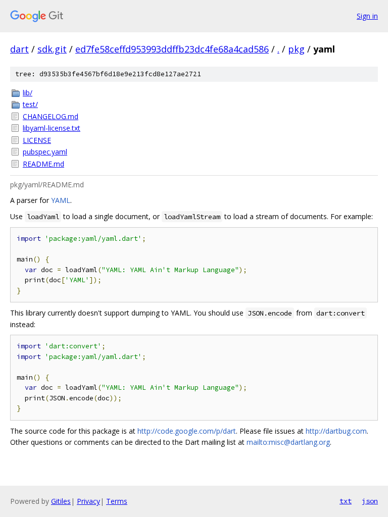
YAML (60, 200)
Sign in (367, 16)
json (370, 500)
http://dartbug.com (336, 431)
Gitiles (61, 501)
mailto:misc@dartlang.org (288, 442)
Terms (116, 501)
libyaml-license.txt (51, 128)
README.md (43, 164)
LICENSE (37, 140)
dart (19, 49)
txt (346, 500)
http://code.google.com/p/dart (186, 431)
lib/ (27, 92)
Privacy (88, 501)
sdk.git (52, 49)
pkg (296, 49)
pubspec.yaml (45, 152)
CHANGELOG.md (50, 116)
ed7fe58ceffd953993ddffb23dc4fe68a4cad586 (172, 49)
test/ (30, 104)
